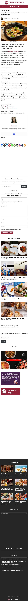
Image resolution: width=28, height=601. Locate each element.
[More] (25, 145)
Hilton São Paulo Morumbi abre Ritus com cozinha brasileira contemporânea (6, 475)
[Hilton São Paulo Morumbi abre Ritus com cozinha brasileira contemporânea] (7, 469)
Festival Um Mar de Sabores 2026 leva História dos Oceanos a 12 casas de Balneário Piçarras (21, 489)
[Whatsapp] (12, 145)
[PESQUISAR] (26, 6)
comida (3, 325)
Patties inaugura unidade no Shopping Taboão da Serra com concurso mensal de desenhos (14, 278)
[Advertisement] (14, 160)
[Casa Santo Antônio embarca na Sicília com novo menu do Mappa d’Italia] (14, 248)
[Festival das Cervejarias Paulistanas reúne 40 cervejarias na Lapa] (7, 496)
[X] (4, 145)
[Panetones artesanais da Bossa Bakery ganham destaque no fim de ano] (14, 309)
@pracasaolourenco (12, 108)
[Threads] (17, 145)
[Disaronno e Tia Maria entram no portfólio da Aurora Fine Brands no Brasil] (7, 482)
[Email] (14, 145)
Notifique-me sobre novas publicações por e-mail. (11, 229)
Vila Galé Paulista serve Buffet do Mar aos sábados (20, 474)
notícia (16, 325)
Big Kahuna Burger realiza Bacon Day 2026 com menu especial (21, 503)
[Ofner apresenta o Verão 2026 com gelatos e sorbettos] (14, 289)
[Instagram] (14, 134)
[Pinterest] (9, 145)
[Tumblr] (22, 145)
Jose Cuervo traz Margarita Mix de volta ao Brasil (12, 570)
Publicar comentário (7, 232)
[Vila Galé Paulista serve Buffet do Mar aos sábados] (21, 469)
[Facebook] (2, 145)
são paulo (16, 327)
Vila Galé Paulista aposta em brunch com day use (12, 566)
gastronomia (9, 325)
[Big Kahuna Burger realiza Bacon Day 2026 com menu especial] (21, 496)
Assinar (24, 186)
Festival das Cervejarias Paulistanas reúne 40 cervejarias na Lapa (6, 503)
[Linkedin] (7, 145)
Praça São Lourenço (8, 106)
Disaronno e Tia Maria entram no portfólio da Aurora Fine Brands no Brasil (7, 488)
